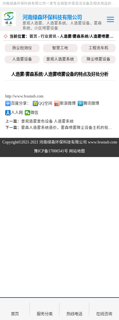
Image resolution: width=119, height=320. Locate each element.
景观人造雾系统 (60, 59)
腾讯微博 (91, 103)
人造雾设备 (22, 59)
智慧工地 (60, 48)
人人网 (17, 112)
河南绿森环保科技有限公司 (63, 142)
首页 (33, 36)
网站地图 (77, 151)
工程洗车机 (98, 48)
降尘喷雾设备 (98, 59)
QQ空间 (45, 103)
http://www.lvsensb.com (24, 96)
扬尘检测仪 (22, 48)
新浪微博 (68, 103)
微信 (34, 112)
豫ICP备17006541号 (51, 151)
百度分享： (21, 103)
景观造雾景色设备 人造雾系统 (47, 121)
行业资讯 (49, 36)
